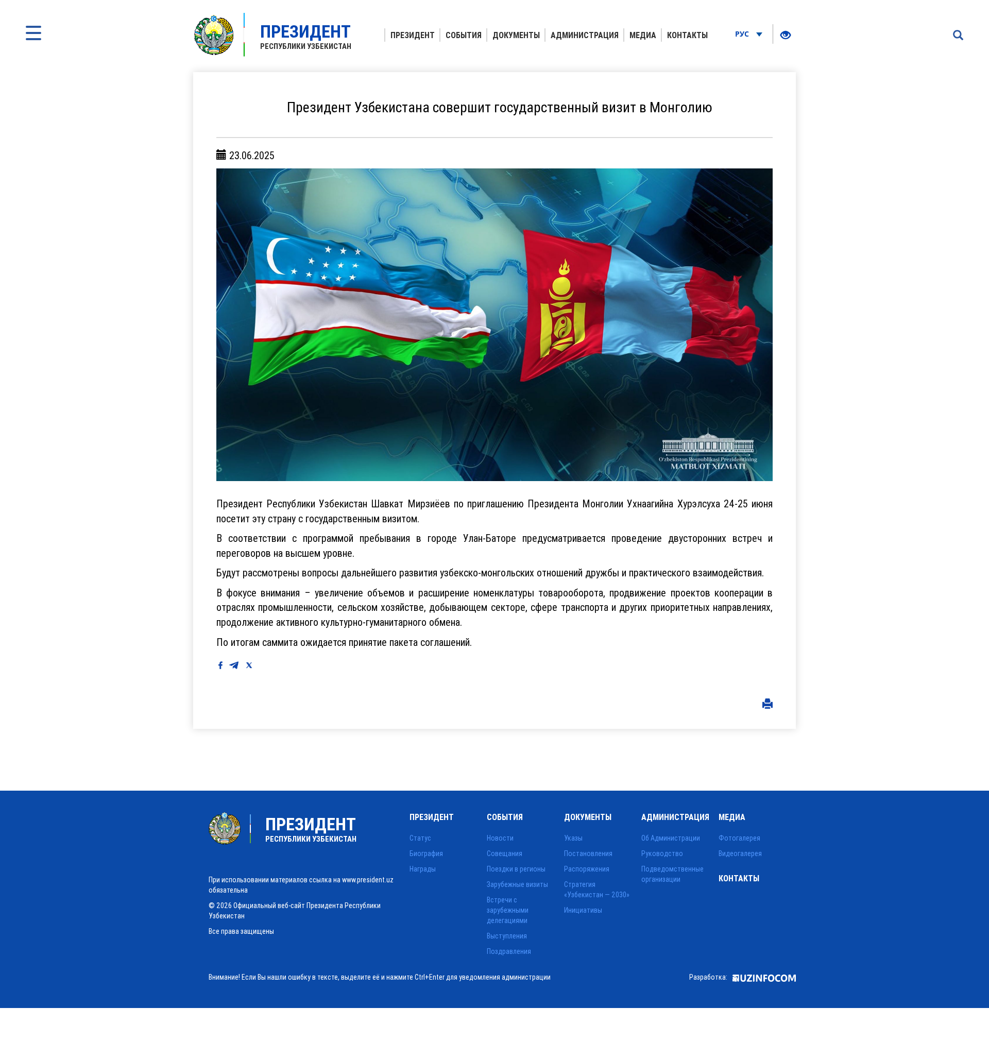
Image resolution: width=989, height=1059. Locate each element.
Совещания (504, 853)
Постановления (588, 853)
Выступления (507, 936)
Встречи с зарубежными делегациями (507, 910)
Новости (500, 838)
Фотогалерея (739, 838)
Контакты (687, 35)
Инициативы (583, 910)
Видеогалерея (740, 853)
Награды (423, 869)
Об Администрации (670, 838)
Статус (420, 838)
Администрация (585, 35)
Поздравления (509, 951)
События (464, 35)
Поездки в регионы (516, 869)
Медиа (642, 35)
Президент (412, 35)
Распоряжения (586, 869)
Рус (743, 34)
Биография (426, 853)
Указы (573, 838)
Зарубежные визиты (517, 884)
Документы (516, 35)
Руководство (662, 853)
